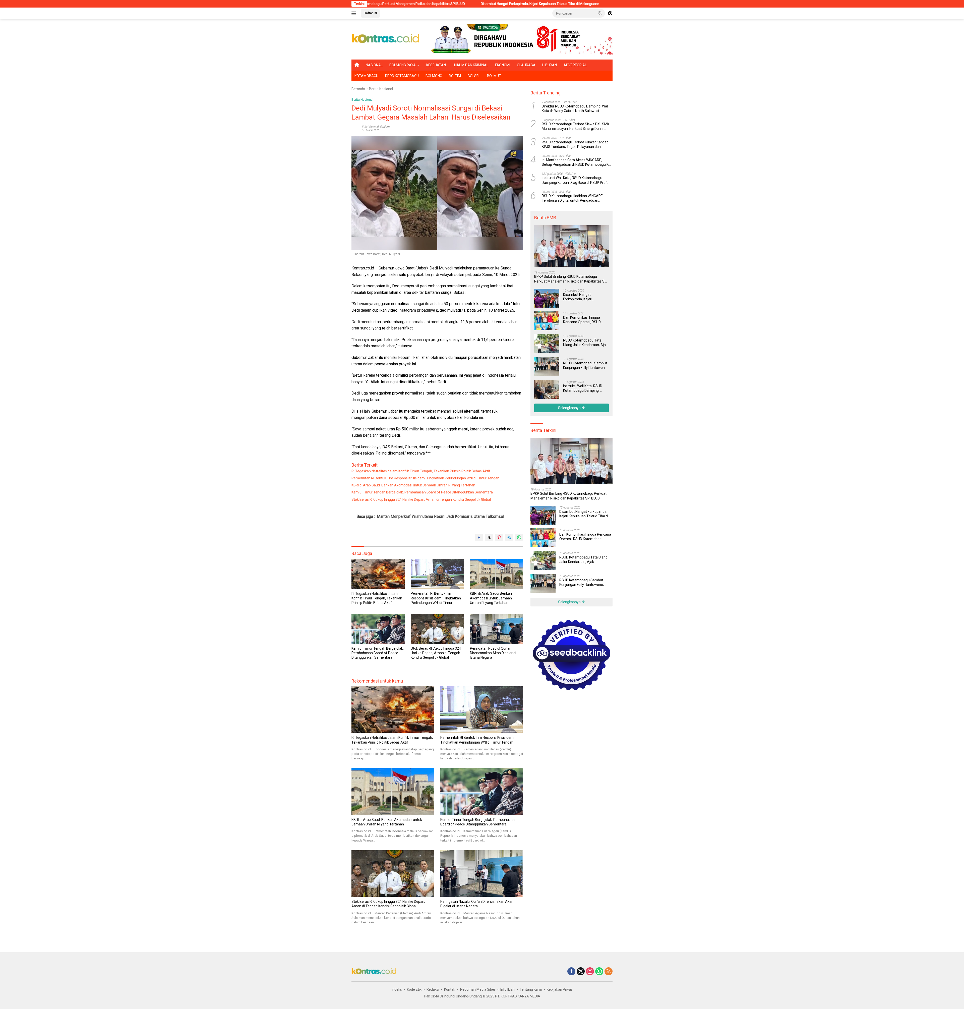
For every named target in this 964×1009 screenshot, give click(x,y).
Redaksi (433, 989)
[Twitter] (581, 971)
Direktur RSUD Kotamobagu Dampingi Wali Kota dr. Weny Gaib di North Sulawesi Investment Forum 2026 (575, 108)
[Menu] (354, 13)
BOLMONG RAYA (402, 65)
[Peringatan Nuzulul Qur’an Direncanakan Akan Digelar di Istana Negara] (496, 629)
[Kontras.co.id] (385, 39)
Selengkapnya (569, 408)
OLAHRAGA (526, 65)
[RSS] (609, 971)
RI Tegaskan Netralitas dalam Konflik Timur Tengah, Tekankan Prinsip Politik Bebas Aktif (420, 471)
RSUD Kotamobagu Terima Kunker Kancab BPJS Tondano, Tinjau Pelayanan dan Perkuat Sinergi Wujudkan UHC (575, 144)
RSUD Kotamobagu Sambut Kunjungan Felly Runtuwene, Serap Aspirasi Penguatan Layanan (585, 365)
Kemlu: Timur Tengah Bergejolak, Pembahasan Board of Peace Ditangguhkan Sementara (422, 492)
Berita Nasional (362, 99)
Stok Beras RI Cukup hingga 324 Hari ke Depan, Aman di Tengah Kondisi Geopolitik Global (421, 499)
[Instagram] (590, 971)
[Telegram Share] (509, 537)
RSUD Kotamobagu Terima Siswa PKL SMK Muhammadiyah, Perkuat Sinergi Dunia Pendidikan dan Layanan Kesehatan (575, 126)
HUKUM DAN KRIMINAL (470, 65)
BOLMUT (494, 76)
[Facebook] (571, 971)
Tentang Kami (531, 989)
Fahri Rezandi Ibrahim (376, 127)
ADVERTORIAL (575, 65)
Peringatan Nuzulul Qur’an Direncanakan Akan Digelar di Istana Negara (493, 652)
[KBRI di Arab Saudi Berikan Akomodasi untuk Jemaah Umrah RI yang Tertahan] (496, 574)
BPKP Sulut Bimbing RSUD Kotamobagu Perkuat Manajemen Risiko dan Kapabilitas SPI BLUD (571, 278)
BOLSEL (474, 76)
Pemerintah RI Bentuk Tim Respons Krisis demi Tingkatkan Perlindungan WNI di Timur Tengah (425, 478)
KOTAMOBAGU (366, 76)
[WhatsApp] (599, 971)
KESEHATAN (436, 65)
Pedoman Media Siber (477, 989)
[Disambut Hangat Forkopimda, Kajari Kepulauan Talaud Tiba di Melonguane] (546, 298)
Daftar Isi (370, 13)
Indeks (397, 989)
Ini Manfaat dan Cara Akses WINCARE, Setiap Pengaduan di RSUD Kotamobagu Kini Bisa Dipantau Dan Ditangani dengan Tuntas (577, 162)
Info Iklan (507, 989)
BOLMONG (434, 76)
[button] (600, 13)
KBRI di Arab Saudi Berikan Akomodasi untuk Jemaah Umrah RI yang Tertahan (413, 485)
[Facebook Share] (479, 537)
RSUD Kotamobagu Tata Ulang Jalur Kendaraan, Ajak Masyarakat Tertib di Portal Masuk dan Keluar (585, 342)
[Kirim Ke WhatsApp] (519, 537)
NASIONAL (374, 65)
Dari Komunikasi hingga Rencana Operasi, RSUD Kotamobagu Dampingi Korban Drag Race (601, 4)
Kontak (449, 989)
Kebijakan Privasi (560, 989)
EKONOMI (502, 65)
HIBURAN (549, 65)
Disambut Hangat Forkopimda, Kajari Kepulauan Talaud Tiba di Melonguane (455, 4)
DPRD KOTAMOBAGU (402, 76)
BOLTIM (455, 76)
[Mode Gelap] (610, 13)
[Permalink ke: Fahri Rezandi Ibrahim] (355, 128)
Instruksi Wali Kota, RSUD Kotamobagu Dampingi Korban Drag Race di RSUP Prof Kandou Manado (574, 180)
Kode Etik (414, 989)
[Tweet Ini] (489, 537)
